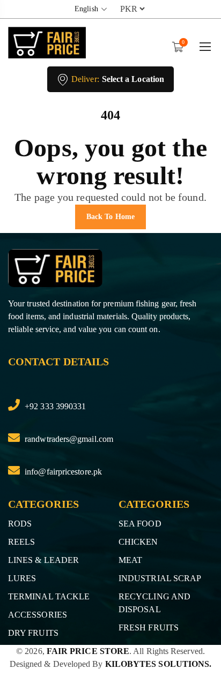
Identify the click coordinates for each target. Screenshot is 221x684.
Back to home (110, 217)
